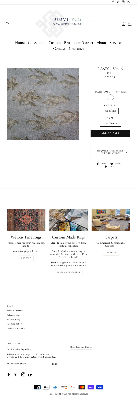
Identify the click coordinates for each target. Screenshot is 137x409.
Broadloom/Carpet (78, 43)
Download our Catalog (81, 347)
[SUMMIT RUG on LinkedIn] (30, 374)
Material (110, 105)
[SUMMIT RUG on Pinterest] (16, 374)
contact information (16, 328)
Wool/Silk (110, 111)
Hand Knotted (110, 123)
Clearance (76, 49)
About (101, 43)
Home (20, 43)
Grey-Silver (110, 97)
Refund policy (13, 315)
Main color (110, 92)
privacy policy (14, 320)
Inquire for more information (110, 152)
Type (110, 118)
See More (111, 252)
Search (10, 306)
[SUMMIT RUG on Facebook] (9, 374)
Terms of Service (15, 311)
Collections (36, 43)
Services (116, 43)
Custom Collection (68, 272)
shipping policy (14, 324)
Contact (59, 49)
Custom (54, 43)
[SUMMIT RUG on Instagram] (23, 374)
